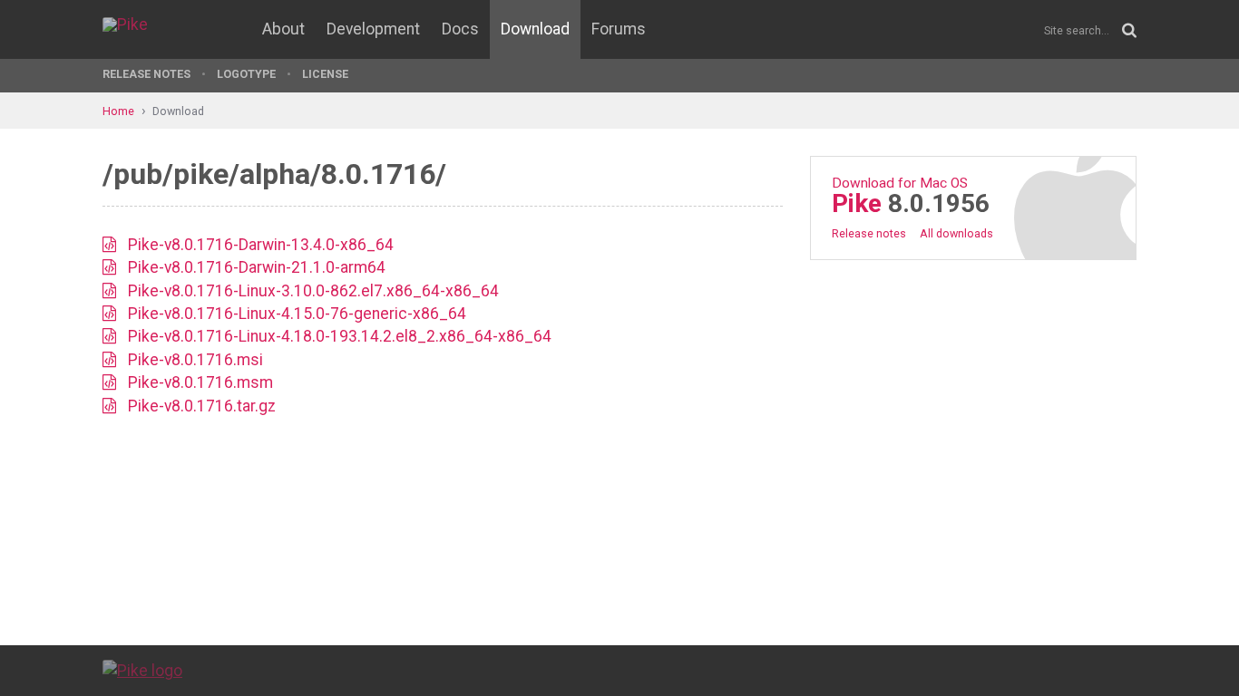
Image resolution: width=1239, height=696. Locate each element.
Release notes (869, 233)
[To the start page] (142, 670)
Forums (618, 29)
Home (118, 111)
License (325, 74)
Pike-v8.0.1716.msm (200, 382)
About (283, 29)
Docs (460, 29)
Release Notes (146, 74)
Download (535, 29)
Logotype (246, 74)
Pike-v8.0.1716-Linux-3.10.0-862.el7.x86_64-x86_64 (313, 291)
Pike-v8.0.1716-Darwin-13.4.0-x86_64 (261, 245)
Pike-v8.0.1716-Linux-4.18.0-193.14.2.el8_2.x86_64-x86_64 (339, 336)
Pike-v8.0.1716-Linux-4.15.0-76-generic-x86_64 (297, 313)
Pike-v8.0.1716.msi (195, 360)
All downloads (956, 233)
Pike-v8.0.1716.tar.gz (202, 406)
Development (373, 29)
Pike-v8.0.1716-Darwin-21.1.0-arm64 (256, 267)
